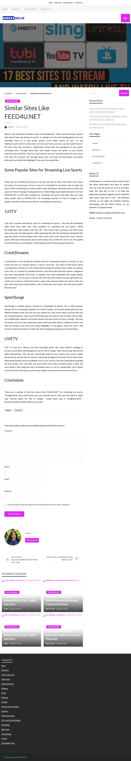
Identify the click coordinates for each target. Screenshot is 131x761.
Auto (3, 665)
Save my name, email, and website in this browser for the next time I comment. (39, 504)
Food (3, 693)
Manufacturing (7, 715)
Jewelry (4, 711)
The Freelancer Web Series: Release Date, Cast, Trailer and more (20, 600)
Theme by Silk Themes (15, 757)
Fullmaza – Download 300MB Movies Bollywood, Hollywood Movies (62, 600)
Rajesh (11, 127)
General (4, 697)
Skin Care (5, 729)
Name (7, 467)
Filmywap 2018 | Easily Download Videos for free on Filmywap (63, 635)
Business (5, 670)
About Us (58, 3)
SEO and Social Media (10, 720)
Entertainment (21, 93)
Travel (4, 738)
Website (7, 491)
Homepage (8, 93)
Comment (9, 431)
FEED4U (18, 410)
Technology (6, 734)
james (6, 609)
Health (4, 702)
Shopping (5, 725)
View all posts (32, 540)
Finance (4, 688)
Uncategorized (7, 743)
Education (5, 679)
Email (7, 479)
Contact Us (78, 3)
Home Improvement (10, 706)
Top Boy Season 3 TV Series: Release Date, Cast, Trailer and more (21, 635)
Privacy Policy (68, 3)
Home (51, 3)
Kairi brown (50, 609)
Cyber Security (7, 674)
